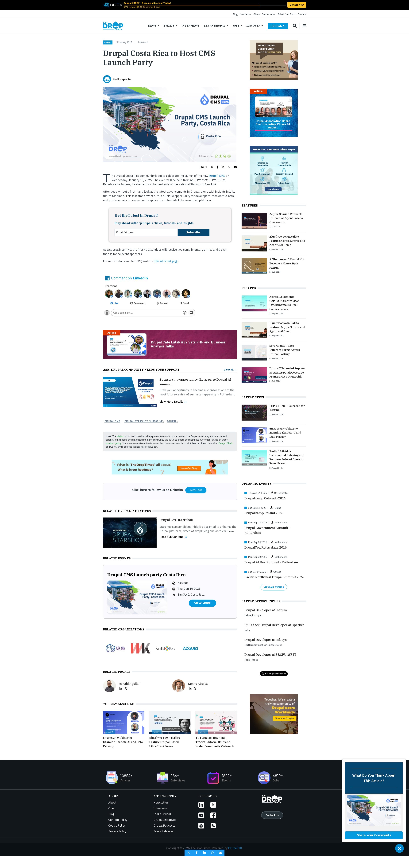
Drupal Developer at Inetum (265, 610)
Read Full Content (171, 537)
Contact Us (272, 815)
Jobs (235, 25)
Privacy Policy (117, 831)
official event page (166, 261)
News (152, 25)
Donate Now (297, 4)
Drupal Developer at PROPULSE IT (270, 655)
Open (112, 808)
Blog (235, 14)
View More (202, 603)
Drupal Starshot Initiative (143, 421)
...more (231, 531)
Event (107, 42)
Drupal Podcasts (164, 825)
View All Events (274, 587)
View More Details (171, 401)
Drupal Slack (226, 443)
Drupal (172, 421)
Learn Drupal (214, 25)
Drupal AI (278, 26)
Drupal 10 (235, 848)
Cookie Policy (116, 825)
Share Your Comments (374, 835)
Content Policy (117, 820)
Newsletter (245, 14)
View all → (230, 369)
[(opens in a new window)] (113, 4)
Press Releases (163, 831)
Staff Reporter (122, 79)
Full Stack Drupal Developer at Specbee (274, 625)
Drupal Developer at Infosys (265, 640)
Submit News (268, 14)
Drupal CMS (217, 176)
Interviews (190, 25)
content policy (113, 443)
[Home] (113, 25)
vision (120, 436)
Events (168, 25)
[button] (206, 167)
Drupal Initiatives (164, 820)
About (257, 14)
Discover (253, 25)
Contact (302, 14)
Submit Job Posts (287, 14)
